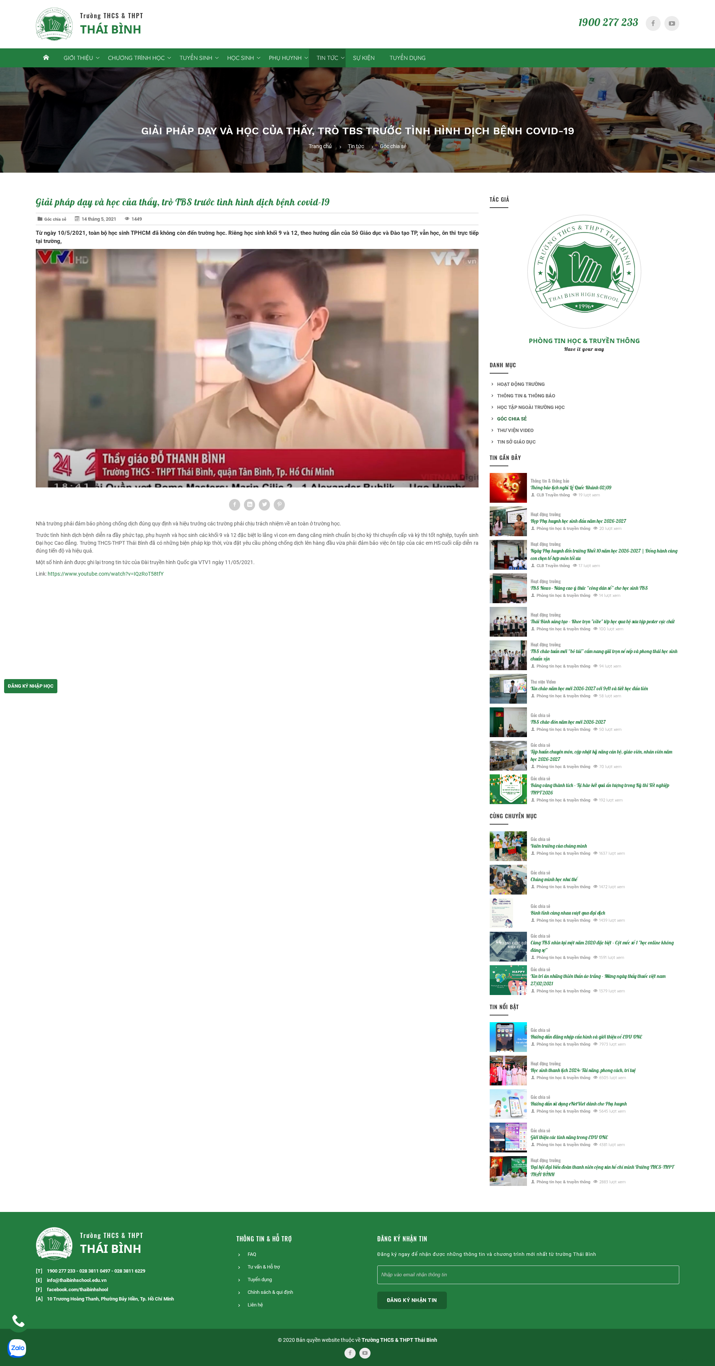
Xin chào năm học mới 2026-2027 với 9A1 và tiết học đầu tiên (589, 688)
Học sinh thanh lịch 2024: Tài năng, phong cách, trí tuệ (583, 1070)
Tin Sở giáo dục (516, 442)
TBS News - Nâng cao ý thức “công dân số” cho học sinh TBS (589, 588)
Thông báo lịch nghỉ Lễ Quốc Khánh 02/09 (571, 487)
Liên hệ (255, 1305)
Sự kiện (364, 57)
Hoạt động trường (521, 384)
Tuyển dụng (408, 57)
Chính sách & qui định (270, 1292)
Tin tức (356, 146)
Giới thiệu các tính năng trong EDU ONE (569, 1137)
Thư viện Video (515, 430)
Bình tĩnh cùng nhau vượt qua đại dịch (568, 913)
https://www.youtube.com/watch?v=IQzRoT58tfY (105, 574)
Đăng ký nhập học (31, 686)
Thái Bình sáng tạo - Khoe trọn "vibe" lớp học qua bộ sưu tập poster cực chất (603, 621)
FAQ (252, 1254)
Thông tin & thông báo (526, 396)
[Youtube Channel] (671, 23)
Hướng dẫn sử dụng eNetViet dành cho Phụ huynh (579, 1104)
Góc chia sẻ (393, 146)
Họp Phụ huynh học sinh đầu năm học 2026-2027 (578, 521)
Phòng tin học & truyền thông (584, 340)
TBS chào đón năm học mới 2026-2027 (568, 722)
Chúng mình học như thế (554, 879)
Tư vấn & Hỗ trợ (264, 1267)
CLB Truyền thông (553, 495)
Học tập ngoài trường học (531, 407)
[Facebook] (653, 23)
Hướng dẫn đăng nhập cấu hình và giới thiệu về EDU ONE (586, 1037)
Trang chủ (320, 146)
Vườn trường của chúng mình (559, 846)
